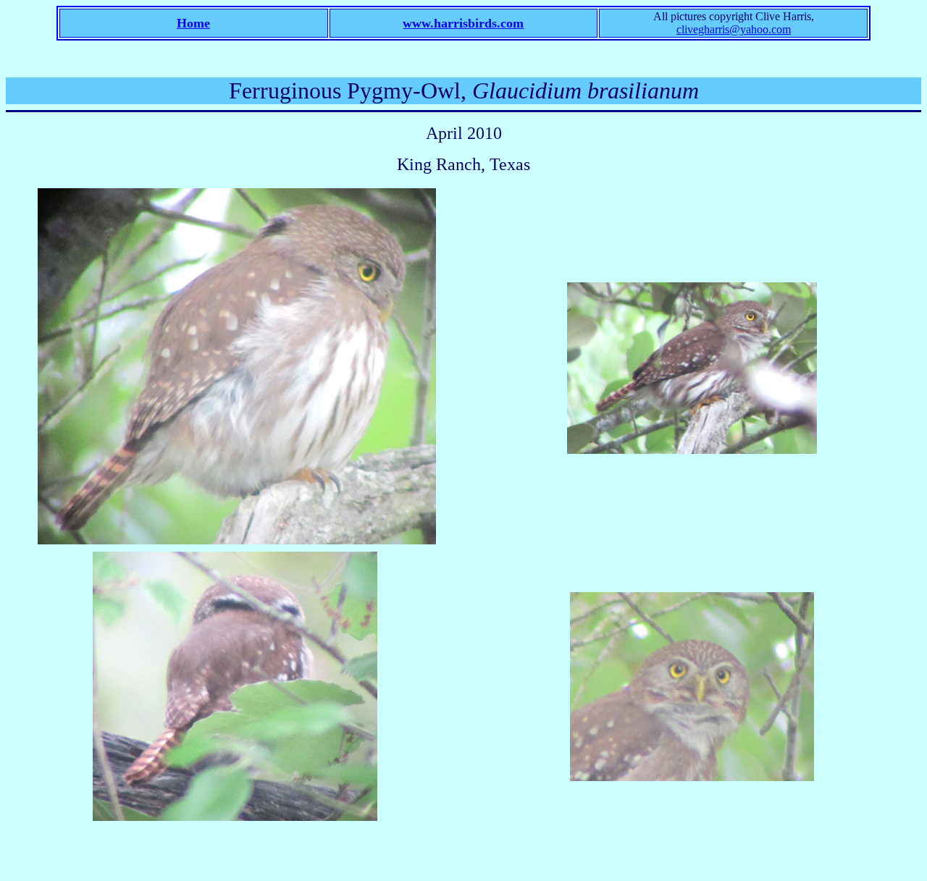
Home (193, 23)
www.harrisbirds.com (463, 23)
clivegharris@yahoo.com (733, 29)
